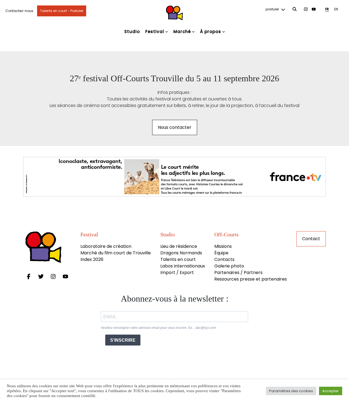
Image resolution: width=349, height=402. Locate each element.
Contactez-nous (19, 10)
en (336, 9)
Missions (223, 246)
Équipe (221, 253)
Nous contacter (174, 127)
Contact (311, 239)
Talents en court (178, 259)
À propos (210, 31)
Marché (182, 31)
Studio (132, 31)
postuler (273, 9)
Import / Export (177, 272)
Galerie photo (229, 266)
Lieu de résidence (178, 246)
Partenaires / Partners (238, 272)
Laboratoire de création (105, 246)
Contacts (224, 259)
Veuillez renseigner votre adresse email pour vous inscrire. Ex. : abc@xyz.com (158, 328)
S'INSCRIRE (123, 340)
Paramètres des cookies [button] (291, 391)
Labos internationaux (182, 266)
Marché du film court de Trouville (115, 253)
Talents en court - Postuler (61, 10)
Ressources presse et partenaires (250, 279)
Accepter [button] (330, 391)
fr (327, 9)
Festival (154, 31)
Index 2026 (91, 259)
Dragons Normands (181, 253)
